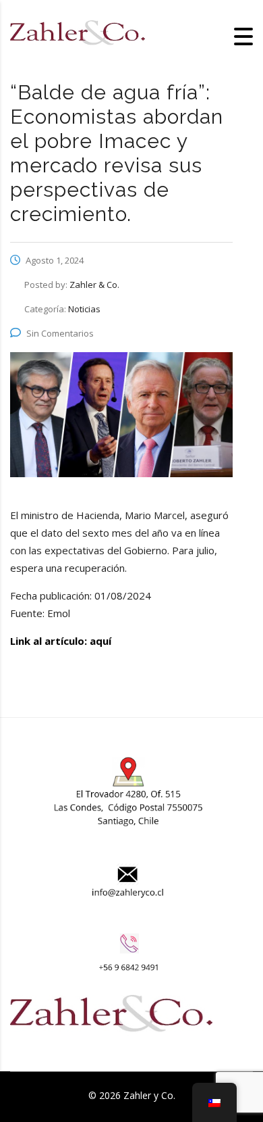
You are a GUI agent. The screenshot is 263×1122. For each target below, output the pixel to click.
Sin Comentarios (60, 333)
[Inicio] (77, 35)
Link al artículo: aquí (60, 641)
